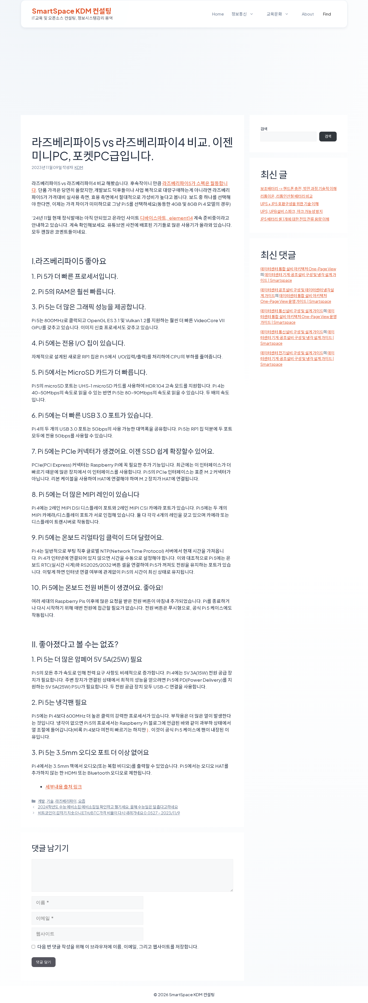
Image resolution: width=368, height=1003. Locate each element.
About (308, 13)
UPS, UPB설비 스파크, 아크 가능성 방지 (291, 211)
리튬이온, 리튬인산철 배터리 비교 (286, 196)
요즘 (81, 801)
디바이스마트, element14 (166, 218)
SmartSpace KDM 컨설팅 (71, 11)
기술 (50, 801)
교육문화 (274, 13)
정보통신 (239, 13)
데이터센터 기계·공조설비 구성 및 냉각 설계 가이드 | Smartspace (297, 337)
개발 (41, 801)
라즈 (166, 183)
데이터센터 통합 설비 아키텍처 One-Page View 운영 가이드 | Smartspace (298, 316)
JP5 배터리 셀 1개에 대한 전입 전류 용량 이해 (294, 218)
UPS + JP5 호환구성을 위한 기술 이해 (289, 203)
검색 (263, 128)
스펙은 (202, 183)
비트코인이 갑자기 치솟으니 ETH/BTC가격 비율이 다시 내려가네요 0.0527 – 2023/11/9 (109, 812)
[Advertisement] (184, 69)
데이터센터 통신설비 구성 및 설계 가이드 (291, 310)
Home (218, 13)
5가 (192, 183)
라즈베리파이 (66, 801)
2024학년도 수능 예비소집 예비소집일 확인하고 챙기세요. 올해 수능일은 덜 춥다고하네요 (108, 806)
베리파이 (179, 183)
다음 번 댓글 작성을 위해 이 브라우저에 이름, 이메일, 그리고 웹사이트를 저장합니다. (118, 947)
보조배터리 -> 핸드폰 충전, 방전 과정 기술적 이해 (298, 188)
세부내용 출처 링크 (63, 787)
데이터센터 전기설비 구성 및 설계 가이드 (291, 352)
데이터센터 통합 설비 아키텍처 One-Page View (298, 268)
